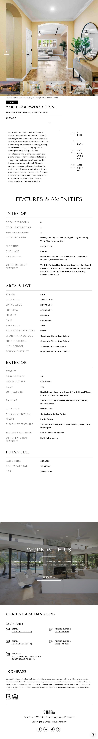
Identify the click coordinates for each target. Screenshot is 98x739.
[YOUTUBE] (45, 729)
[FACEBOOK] (39, 729)
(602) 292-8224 (62, 644)
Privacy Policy (59, 721)
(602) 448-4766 (62, 632)
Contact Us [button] (49, 577)
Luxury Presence (65, 717)
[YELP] (58, 729)
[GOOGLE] (52, 729)
